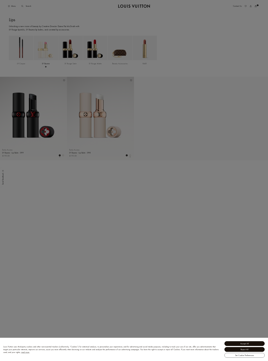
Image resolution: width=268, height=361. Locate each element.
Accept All (244, 343)
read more (25, 352)
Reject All (244, 349)
